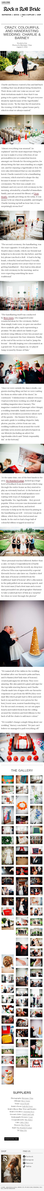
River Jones (9, 318)
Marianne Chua (26, 45)
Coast (30, 1117)
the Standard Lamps (15, 480)
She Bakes (28, 1120)
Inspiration (6, 15)
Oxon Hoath (24, 1104)
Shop (39, 15)
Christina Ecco (28, 1112)
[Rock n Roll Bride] (22, 9)
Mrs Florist (25, 1125)
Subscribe (6, 2)
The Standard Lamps (24, 1128)
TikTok (28, 1166)
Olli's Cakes (24, 1122)
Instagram (30, 1160)
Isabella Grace (27, 1106)
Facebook (29, 1156)
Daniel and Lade (28, 1114)
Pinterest (29, 1163)
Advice (16, 15)
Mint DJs (23, 1130)
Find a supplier (28, 15)
